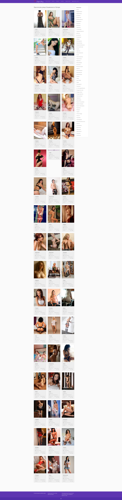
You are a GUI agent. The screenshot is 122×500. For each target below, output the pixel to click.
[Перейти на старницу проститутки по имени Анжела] (40, 186)
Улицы (56, 493)
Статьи (54, 493)
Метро (53, 1)
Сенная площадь (79, 113)
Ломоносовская (79, 58)
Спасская (78, 115)
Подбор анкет (67, 1)
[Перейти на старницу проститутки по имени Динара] (40, 436)
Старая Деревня (79, 119)
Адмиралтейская (79, 11)
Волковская (78, 23)
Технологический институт (80, 121)
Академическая (79, 13)
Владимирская (78, 21)
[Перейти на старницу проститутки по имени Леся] (40, 19)
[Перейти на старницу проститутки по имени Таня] (54, 150)
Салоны (62, 1)
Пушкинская (78, 107)
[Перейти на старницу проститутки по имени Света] (68, 325)
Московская (78, 64)
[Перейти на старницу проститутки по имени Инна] (40, 381)
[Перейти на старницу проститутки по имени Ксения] (68, 102)
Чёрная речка (78, 129)
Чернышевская (78, 131)
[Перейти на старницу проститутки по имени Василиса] (54, 242)
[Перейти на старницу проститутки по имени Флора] (54, 325)
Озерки (77, 78)
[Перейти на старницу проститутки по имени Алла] (54, 436)
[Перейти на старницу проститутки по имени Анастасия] (68, 19)
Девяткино (78, 33)
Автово (77, 9)
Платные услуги (50, 493)
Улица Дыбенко (79, 125)
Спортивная (78, 117)
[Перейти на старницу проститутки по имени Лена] (68, 269)
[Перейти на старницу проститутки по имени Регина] (54, 130)
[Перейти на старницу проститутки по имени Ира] (54, 381)
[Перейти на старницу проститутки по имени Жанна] (68, 436)
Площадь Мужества (79, 94)
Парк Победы (78, 80)
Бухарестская (78, 17)
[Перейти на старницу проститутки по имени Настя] (54, 19)
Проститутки (48, 1)
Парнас (77, 82)
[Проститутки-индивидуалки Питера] (39, 2)
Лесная (77, 54)
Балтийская (78, 15)
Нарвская (78, 68)
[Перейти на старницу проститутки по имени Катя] (68, 158)
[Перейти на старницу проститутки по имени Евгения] (40, 74)
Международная (79, 62)
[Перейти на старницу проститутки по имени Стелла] (68, 130)
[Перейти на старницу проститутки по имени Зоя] (40, 325)
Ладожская (78, 50)
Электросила (78, 135)
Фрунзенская (78, 127)
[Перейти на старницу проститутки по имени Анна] (54, 46)
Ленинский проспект (79, 52)
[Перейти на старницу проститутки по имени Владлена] (54, 353)
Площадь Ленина (79, 92)
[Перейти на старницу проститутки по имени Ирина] (68, 186)
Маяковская (78, 60)
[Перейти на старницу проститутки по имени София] (54, 409)
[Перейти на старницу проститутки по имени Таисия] (40, 297)
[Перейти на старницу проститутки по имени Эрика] (68, 381)
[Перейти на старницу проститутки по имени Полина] (54, 297)
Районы (57, 1)
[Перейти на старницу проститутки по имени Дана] (68, 297)
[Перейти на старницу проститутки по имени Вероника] (40, 242)
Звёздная (78, 39)
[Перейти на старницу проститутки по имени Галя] (40, 214)
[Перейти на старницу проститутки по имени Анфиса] (40, 409)
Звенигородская (79, 41)
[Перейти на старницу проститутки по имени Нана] (54, 74)
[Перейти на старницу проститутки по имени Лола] (54, 214)
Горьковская (78, 27)
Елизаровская (78, 37)
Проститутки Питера (51, 494)
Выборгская (78, 25)
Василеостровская (79, 19)
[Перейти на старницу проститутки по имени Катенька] (68, 409)
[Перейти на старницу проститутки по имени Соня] (54, 269)
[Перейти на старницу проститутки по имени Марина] (40, 102)
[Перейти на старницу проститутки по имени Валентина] (68, 464)
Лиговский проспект (79, 56)
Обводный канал (79, 74)
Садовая (77, 111)
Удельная (78, 123)
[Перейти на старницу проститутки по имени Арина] (54, 102)
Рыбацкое (78, 109)
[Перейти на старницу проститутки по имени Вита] (54, 464)
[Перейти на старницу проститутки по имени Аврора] (40, 130)
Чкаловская (78, 133)
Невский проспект (79, 70)
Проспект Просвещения (80, 105)
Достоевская (78, 35)
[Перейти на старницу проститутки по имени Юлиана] (68, 242)
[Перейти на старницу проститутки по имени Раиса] (40, 46)
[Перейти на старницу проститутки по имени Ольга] (40, 158)
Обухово (77, 76)
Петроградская (78, 84)
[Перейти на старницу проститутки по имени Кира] (68, 74)
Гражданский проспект (80, 31)
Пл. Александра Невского (80, 88)
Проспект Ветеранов (79, 103)
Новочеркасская (79, 72)
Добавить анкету (76, 1)
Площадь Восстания (79, 90)
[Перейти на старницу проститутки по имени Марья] (68, 214)
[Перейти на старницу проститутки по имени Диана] (40, 353)
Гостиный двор (78, 29)
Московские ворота (79, 66)
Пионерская (78, 86)
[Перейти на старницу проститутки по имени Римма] (68, 46)
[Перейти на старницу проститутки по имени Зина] (68, 353)
